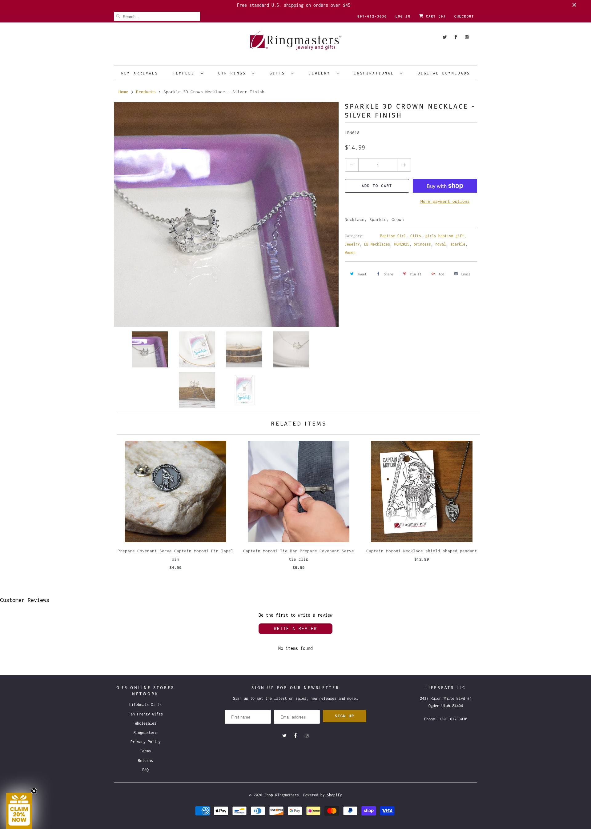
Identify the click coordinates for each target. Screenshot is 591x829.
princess (422, 244)
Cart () (435, 16)
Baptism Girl (393, 236)
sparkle (457, 244)
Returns (145, 760)
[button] (19, 811)
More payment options (445, 201)
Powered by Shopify (322, 795)
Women (350, 252)
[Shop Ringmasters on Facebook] (456, 37)
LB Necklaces (377, 244)
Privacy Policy (146, 741)
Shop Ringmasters (281, 795)
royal (440, 244)
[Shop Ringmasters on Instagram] (467, 37)
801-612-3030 (372, 16)
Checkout (464, 16)
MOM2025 (401, 244)
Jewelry (321, 73)
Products (146, 91)
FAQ (145, 769)
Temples (185, 73)
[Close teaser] (34, 791)
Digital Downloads (444, 73)
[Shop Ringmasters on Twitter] (445, 37)
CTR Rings (233, 73)
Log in (403, 16)
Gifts (279, 73)
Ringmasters (145, 732)
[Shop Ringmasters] (295, 43)
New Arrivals (139, 73)
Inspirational (375, 73)
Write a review (295, 628)
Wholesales (145, 723)
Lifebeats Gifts (145, 704)
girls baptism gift (444, 236)
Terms (145, 751)
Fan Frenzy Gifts (145, 714)
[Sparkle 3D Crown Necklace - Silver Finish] (226, 214)
